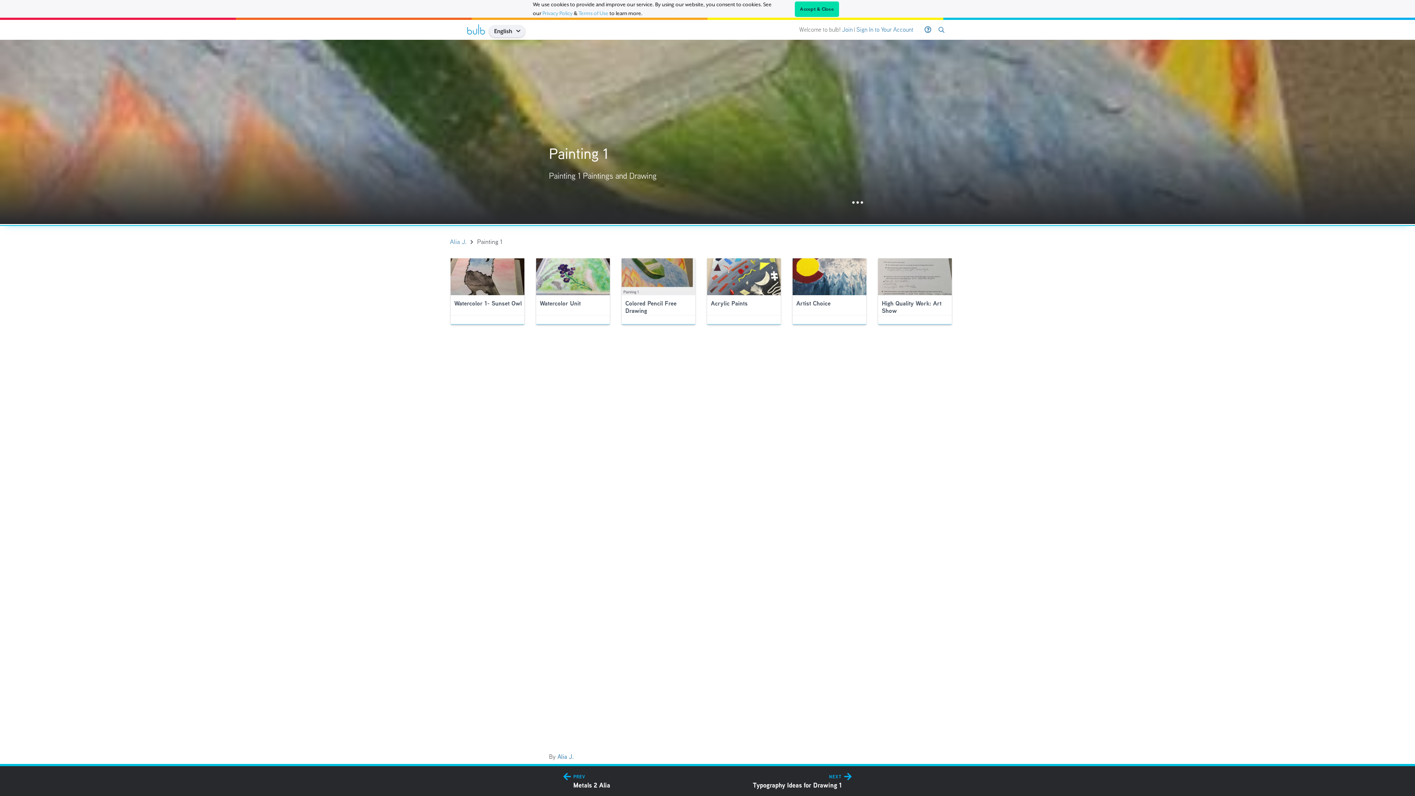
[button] (521, 31)
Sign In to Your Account (884, 29)
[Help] (928, 29)
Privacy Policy (557, 13)
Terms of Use (593, 13)
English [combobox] (503, 31)
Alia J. (566, 757)
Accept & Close (817, 9)
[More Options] (857, 203)
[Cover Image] (707, 132)
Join (847, 29)
